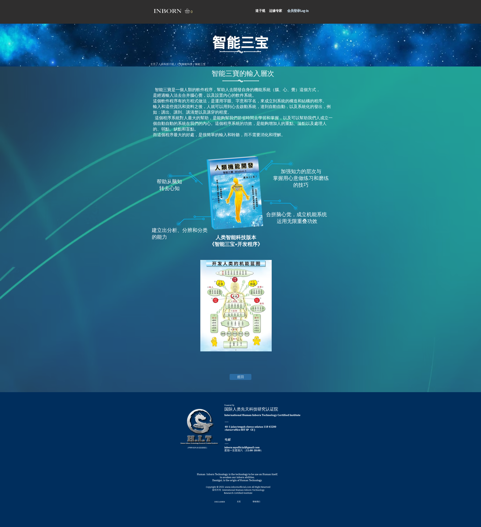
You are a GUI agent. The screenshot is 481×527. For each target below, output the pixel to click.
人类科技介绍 (166, 64)
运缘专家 (275, 11)
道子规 (261, 11)
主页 (153, 64)
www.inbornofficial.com (238, 486)
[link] (190, 10)
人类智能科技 (184, 64)
